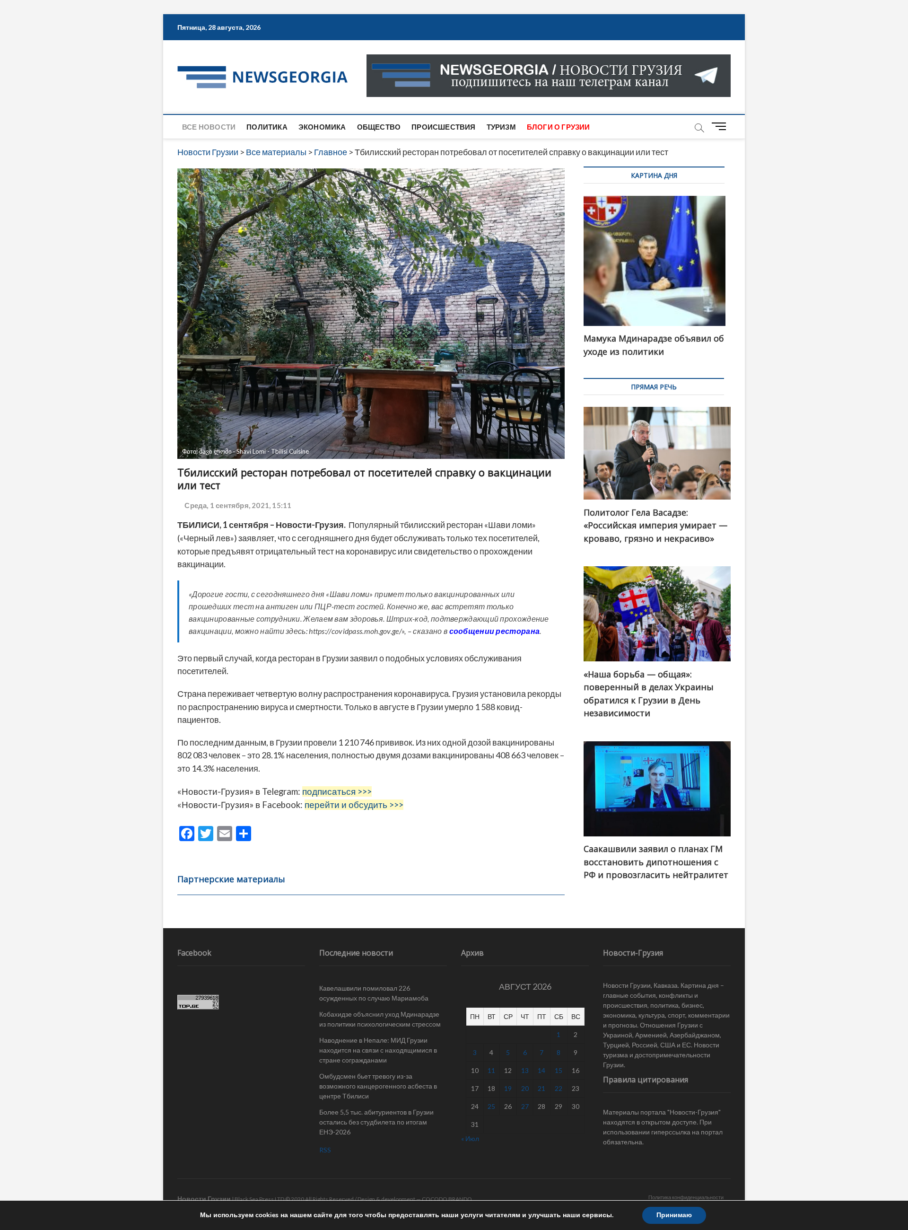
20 (525, 1088)
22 (558, 1088)
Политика (267, 127)
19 (508, 1088)
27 (525, 1106)
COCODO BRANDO (447, 1199)
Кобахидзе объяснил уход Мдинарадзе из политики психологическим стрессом (380, 1019)
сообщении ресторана (494, 630)
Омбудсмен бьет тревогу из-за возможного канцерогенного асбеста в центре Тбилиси (378, 1086)
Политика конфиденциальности (686, 1197)
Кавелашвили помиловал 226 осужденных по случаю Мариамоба (373, 993)
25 (491, 1106)
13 (525, 1070)
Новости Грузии (204, 1199)
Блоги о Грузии (558, 127)
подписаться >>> (337, 791)
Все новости (209, 127)
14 (541, 1070)
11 (491, 1070)
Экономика (322, 127)
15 (558, 1070)
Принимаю (674, 1215)
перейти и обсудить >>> (354, 805)
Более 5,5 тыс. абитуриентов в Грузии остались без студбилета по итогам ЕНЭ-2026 (376, 1122)
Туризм (501, 127)
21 (541, 1088)
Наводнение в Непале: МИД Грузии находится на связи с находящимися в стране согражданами (378, 1050)
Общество (379, 127)
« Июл (470, 1138)
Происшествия (443, 127)
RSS (325, 1150)
